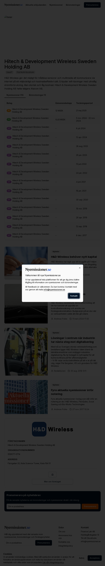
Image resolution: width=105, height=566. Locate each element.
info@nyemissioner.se (54, 289)
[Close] (80, 268)
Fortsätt (74, 296)
